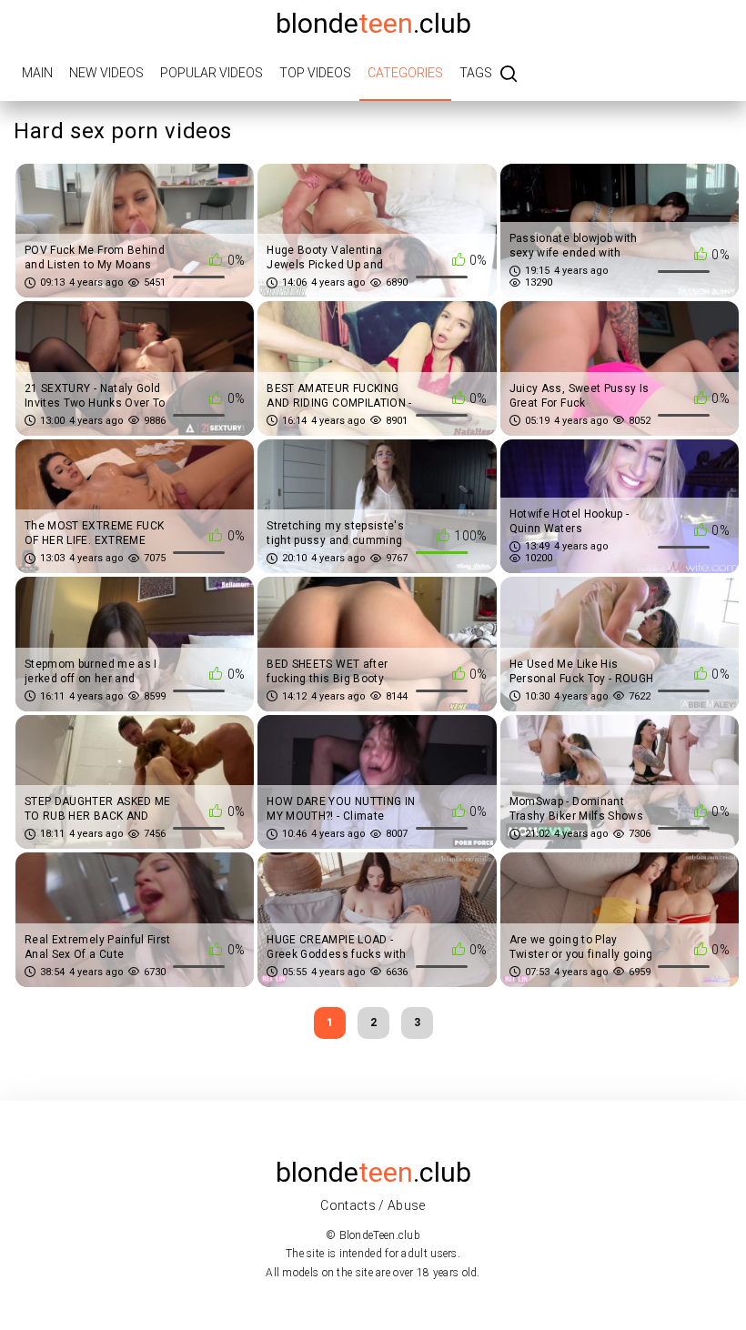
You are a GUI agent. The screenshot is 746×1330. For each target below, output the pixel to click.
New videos (106, 72)
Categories (405, 72)
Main (37, 72)
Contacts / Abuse (373, 1205)
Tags (475, 72)
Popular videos (211, 72)
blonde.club (373, 23)
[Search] (508, 75)
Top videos (315, 72)
